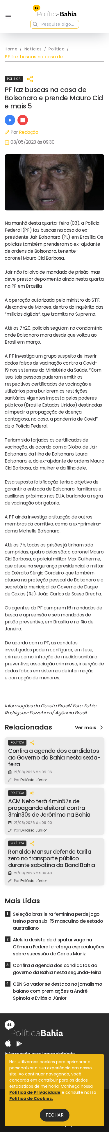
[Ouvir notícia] (10, 120)
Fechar (55, 1115)
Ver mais (85, 727)
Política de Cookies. (31, 1098)
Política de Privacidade (34, 1092)
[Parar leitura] (22, 120)
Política (14, 79)
